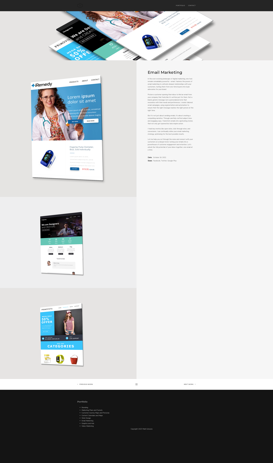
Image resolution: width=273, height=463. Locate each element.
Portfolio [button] (180, 5)
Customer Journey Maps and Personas (95, 413)
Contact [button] (192, 5)
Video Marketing (88, 426)
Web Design (86, 418)
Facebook (156, 161)
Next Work (189, 384)
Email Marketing (87, 421)
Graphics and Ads (88, 423)
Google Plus (172, 161)
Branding (85, 407)
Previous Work (86, 384)
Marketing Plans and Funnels (92, 410)
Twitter (164, 161)
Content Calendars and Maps (92, 415)
